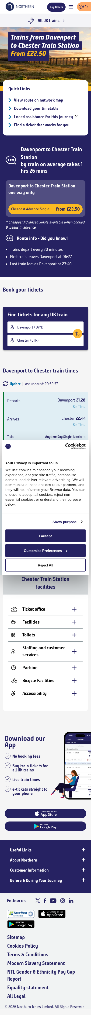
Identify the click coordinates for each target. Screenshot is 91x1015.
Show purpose (64, 522)
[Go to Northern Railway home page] (20, 9)
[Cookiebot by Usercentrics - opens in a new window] (65, 446)
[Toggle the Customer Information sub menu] (83, 869)
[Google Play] (21, 924)
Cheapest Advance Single (45, 209)
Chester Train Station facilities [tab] (45, 583)
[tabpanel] (45, 653)
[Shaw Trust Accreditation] (21, 914)
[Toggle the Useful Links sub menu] (83, 849)
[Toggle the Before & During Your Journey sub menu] (83, 880)
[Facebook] (45, 900)
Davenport (33, 149)
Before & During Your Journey (36, 880)
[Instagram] (62, 900)
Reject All (45, 565)
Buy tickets (56, 7)
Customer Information (29, 870)
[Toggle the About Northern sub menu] (83, 859)
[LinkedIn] (71, 900)
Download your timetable (36, 108)
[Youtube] (53, 900)
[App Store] (52, 914)
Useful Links (21, 850)
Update (15, 384)
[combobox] (45, 327)
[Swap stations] (77, 333)
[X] (37, 900)
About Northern (23, 860)
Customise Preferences (43, 550)
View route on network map (38, 100)
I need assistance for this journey (43, 116)
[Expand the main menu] (71, 7)
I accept (45, 536)
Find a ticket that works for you (42, 125)
